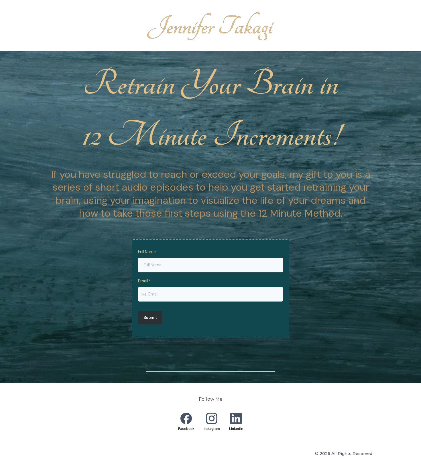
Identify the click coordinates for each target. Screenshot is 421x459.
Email (144, 281)
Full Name (147, 252)
